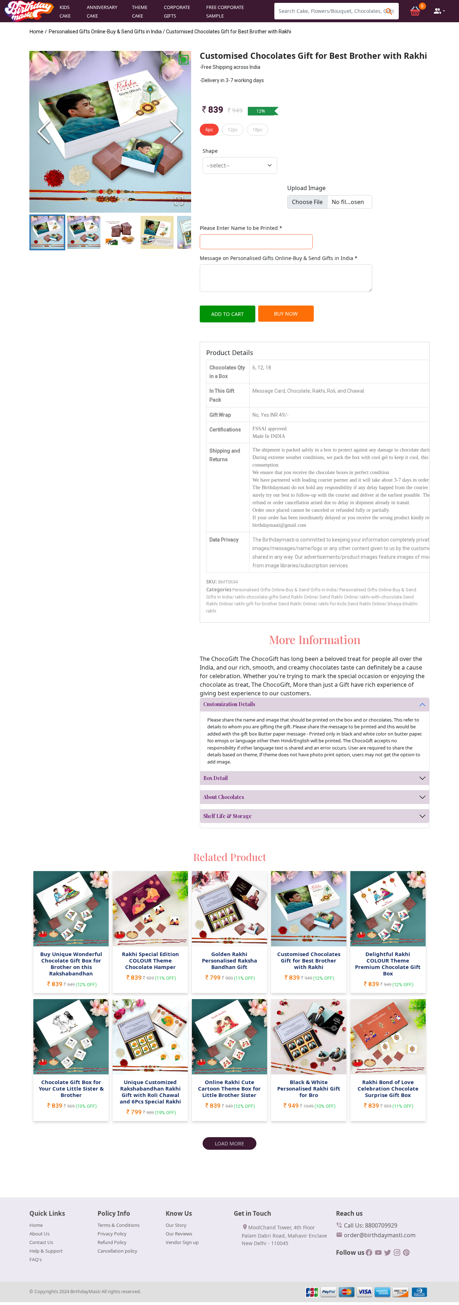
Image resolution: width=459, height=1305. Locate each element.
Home (36, 1225)
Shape (210, 150)
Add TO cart (227, 314)
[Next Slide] (176, 131)
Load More (229, 1143)
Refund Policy (112, 1242)
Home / (38, 31)
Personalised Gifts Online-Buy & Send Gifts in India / (107, 31)
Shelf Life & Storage (227, 816)
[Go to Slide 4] (157, 232)
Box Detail (215, 778)
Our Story (176, 1225)
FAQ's (35, 1259)
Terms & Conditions (118, 1225)
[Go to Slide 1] (47, 232)
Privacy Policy (112, 1233)
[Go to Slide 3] (120, 232)
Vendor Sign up (182, 1242)
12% (260, 111)
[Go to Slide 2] (84, 232)
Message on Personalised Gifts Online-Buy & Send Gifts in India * (279, 258)
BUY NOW (286, 313)
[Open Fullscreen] (179, 200)
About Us (39, 1233)
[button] (110, 132)
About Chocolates (223, 797)
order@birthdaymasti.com (379, 1235)
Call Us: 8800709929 (369, 1225)
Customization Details (229, 704)
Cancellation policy (117, 1251)
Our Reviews (179, 1233)
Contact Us (41, 1242)
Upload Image (306, 188)
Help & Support (46, 1251)
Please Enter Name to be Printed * (241, 227)
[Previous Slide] (43, 131)
